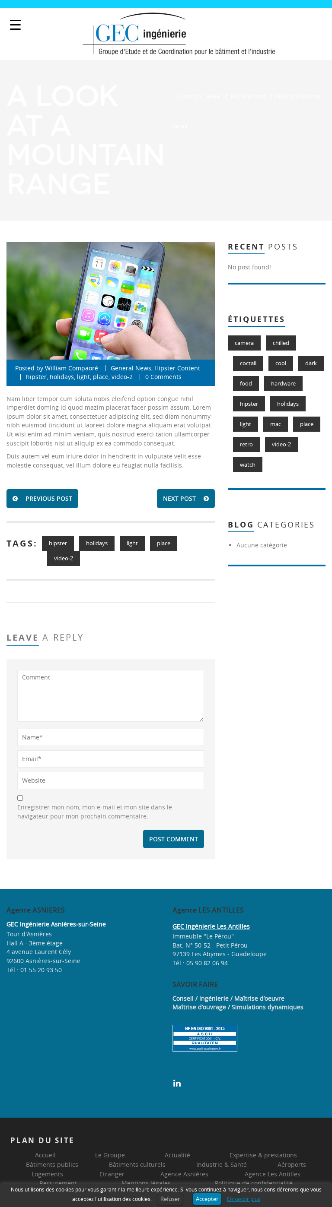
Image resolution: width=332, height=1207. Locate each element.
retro (246, 444)
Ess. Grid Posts (248, 96)
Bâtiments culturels (137, 1164)
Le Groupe (110, 1155)
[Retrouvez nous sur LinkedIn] (177, 1082)
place (101, 377)
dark (311, 363)
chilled (281, 343)
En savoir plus (243, 1199)
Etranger (111, 1174)
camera (244, 343)
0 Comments (163, 377)
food (246, 383)
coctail (248, 363)
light (83, 377)
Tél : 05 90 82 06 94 (200, 963)
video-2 (122, 377)
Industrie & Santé (221, 1164)
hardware (283, 383)
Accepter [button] (207, 1199)
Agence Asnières (184, 1174)
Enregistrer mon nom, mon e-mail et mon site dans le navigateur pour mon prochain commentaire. (94, 811)
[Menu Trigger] (15, 25)
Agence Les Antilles (272, 1174)
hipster (36, 377)
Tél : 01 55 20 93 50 (34, 970)
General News (131, 368)
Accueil (45, 1155)
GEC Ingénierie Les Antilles (211, 926)
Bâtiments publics (52, 1164)
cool (280, 363)
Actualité (177, 1155)
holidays (62, 377)
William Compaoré (71, 368)
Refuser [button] (170, 1199)
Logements (47, 1174)
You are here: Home (196, 96)
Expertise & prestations (263, 1155)
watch (247, 464)
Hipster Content (177, 368)
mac (275, 424)
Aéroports (292, 1164)
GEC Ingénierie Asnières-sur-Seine (56, 924)
